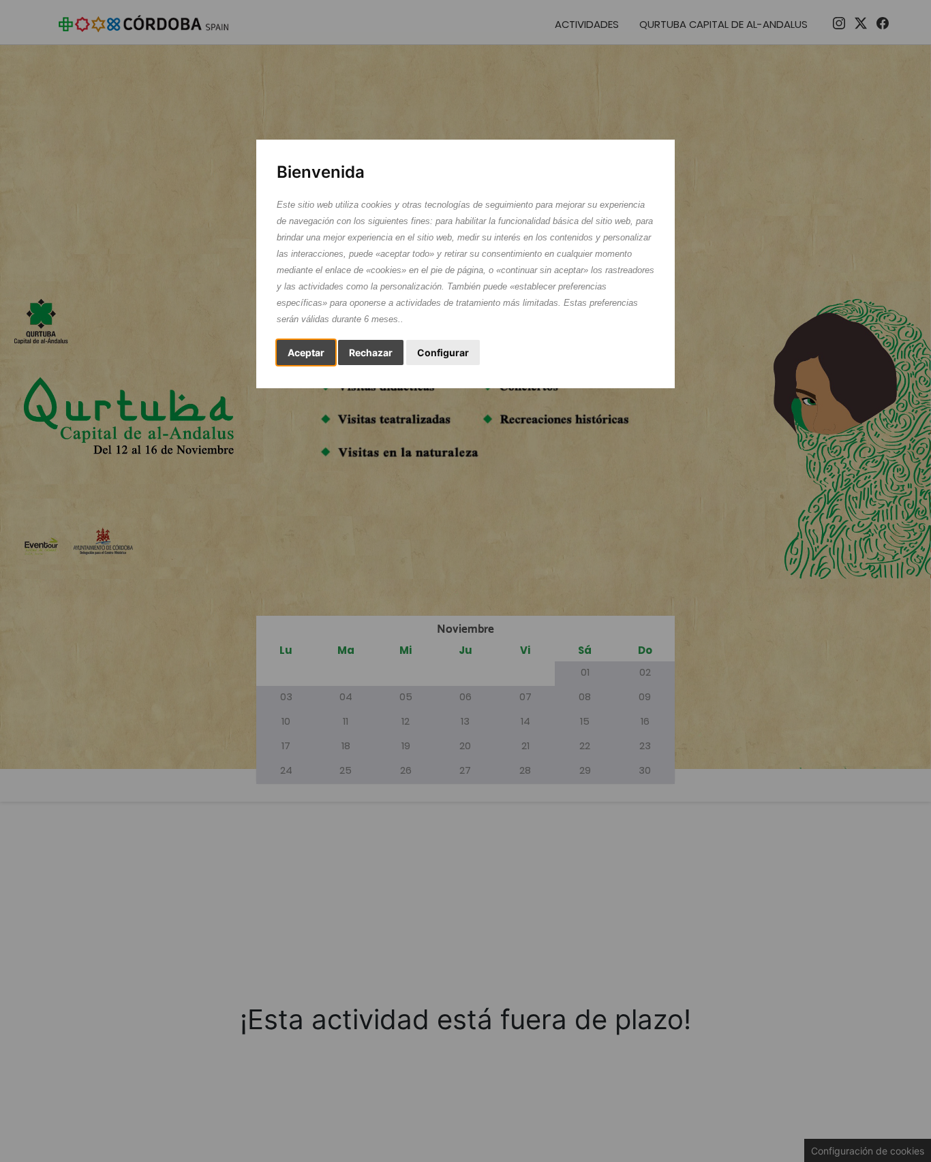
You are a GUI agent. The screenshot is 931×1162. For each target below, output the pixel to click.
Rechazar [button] (371, 352)
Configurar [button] (443, 352)
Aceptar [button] (306, 352)
